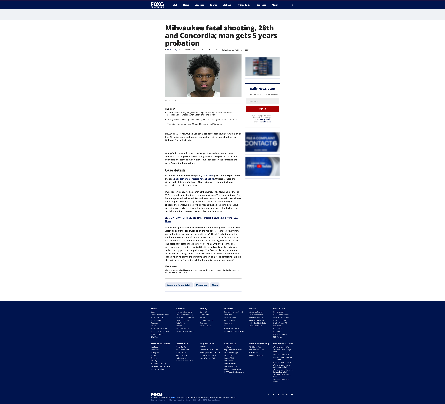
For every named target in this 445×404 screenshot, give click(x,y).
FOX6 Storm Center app (184, 315)
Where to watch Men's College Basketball (281, 366)
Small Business (205, 326)
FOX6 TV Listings (279, 320)
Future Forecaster (182, 328)
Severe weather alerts (184, 312)
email (292, 394)
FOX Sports (277, 328)
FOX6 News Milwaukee (192, 50)
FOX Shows (277, 337)
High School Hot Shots (257, 323)
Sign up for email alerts (233, 350)
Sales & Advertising (259, 343)
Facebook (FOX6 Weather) (161, 366)
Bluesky (154, 361)
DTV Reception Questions (234, 372)
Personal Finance (206, 320)
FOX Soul (276, 331)
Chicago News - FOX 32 (209, 350)
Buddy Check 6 (181, 355)
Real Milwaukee (230, 317)
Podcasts (154, 323)
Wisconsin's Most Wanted (160, 315)
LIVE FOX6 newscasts (281, 315)
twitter (273, 394)
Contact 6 (203, 312)
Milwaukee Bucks (255, 326)
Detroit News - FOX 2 (208, 355)
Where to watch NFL (281, 347)
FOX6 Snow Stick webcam (185, 331)
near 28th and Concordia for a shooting (194, 178)
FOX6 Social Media (160, 343)
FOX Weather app (182, 320)
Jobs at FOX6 (229, 358)
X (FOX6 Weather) (157, 369)
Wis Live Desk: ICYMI (281, 317)
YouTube (154, 347)
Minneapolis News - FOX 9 (210, 352)
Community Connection (184, 361)
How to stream (278, 312)
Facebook (155, 350)
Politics (153, 326)
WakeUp (228, 308)
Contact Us (230, 343)
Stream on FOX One (283, 343)
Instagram (155, 352)
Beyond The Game (256, 317)
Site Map (154, 337)
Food (226, 326)
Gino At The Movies (231, 328)
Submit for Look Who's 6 (233, 312)
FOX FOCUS (253, 352)
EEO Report (228, 361)
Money (203, 308)
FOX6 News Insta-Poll (159, 328)
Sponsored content (256, 355)
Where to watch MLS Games (281, 380)
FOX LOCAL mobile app (160, 331)
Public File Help (230, 363)
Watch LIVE (279, 308)
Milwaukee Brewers (256, 312)
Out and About (229, 320)
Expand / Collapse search (292, 5)
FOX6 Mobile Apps (231, 352)
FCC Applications (230, 366)
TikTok (153, 355)
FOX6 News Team (231, 355)
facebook (269, 394)
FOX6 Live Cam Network (185, 317)
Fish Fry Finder (181, 352)
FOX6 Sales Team (255, 347)
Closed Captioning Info (232, 369)
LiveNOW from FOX (280, 323)
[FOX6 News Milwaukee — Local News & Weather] (158, 5)
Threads (154, 358)
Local (153, 312)
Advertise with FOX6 (256, 350)
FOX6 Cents (204, 315)
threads (283, 394)
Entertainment (156, 320)
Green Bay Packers (256, 315)
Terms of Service (264, 122)
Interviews (228, 323)
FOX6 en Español (157, 334)
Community (182, 343)
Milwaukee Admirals (256, 320)
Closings (179, 326)
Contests (227, 347)
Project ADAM (181, 358)
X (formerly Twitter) (158, 363)
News (215, 285)
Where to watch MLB (281, 354)
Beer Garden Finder (183, 350)
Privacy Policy (265, 120)
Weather (180, 308)
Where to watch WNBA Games (282, 376)
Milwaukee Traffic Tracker (234, 331)
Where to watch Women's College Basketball (283, 371)
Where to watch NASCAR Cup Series (282, 358)
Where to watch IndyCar (282, 362)
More (274, 5)
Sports (252, 308)
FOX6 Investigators (158, 317)
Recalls (202, 317)
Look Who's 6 (229, 315)
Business (203, 323)
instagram (278, 394)
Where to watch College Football (282, 351)
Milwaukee (208, 175)
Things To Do (181, 347)
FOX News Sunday (280, 334)
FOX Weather (181, 323)
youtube (287, 394)
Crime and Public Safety (210, 50)
